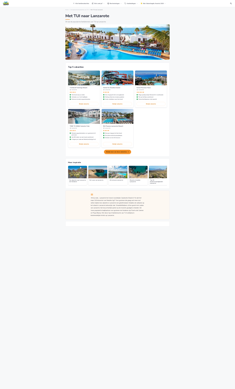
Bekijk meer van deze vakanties (117, 152)
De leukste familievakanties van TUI (79, 9)
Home (66, 9)
